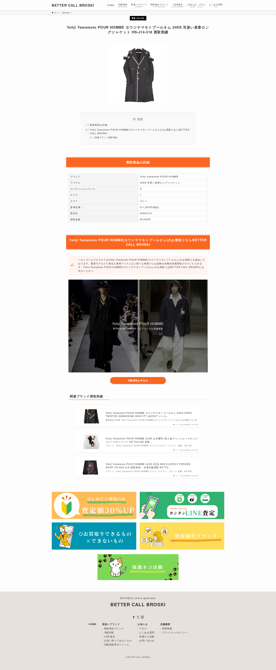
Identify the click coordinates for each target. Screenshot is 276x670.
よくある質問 (147, 632)
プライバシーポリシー (174, 632)
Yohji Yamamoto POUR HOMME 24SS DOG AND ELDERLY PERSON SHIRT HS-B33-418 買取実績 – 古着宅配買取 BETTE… (148, 466)
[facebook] (133, 617)
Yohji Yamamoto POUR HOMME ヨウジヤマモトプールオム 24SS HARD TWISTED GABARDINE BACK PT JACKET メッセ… (149, 414)
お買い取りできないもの (118, 640)
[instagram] (142, 617)
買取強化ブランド (114, 628)
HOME (92, 624)
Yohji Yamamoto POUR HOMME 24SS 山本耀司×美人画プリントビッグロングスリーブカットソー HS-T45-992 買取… (152, 440)
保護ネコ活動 (147, 636)
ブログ (143, 628)
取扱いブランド (111, 624)
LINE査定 (109, 636)
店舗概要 (165, 624)
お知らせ (143, 624)
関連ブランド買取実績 (106, 137)
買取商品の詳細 (98, 124)
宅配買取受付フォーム (116, 644)
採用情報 (167, 628)
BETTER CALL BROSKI (73, 5)
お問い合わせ (147, 640)
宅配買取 (109, 632)
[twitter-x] (138, 617)
